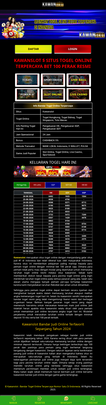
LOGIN (72, 49)
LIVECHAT (93, 402)
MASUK (13, 402)
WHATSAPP (66, 402)
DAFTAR (33, 49)
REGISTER (40, 402)
